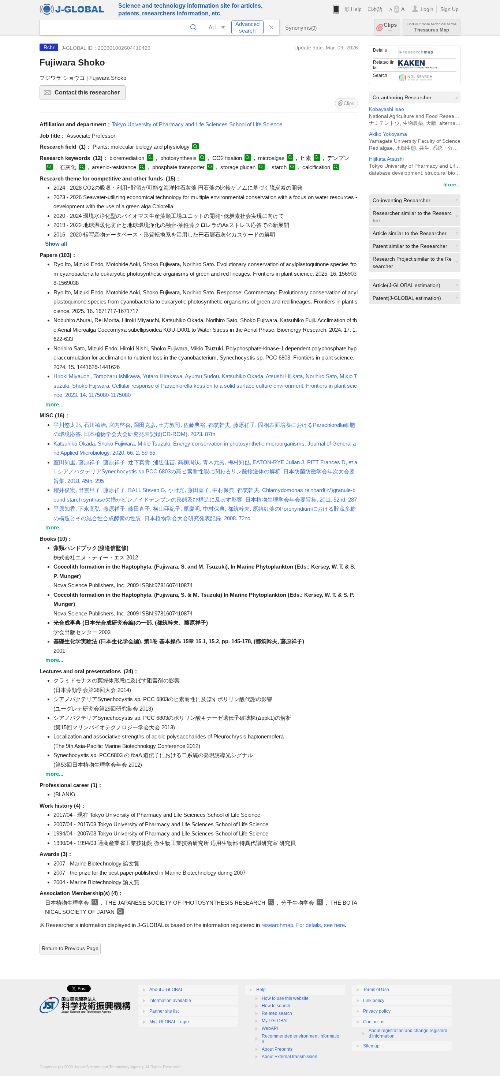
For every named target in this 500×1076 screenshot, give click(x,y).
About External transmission (289, 1056)
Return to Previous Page (70, 948)
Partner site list (164, 1011)
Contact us (373, 1021)
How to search (276, 1005)
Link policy (373, 1000)
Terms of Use (376, 989)
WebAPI (270, 1028)
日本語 (375, 9)
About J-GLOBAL (166, 989)
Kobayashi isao (386, 109)
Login (427, 9)
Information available (170, 1000)
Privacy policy (377, 1011)
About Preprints (277, 1049)
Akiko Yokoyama (388, 134)
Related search (277, 1013)
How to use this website (285, 998)
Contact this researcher (90, 94)
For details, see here (320, 925)
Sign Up (449, 9)
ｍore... (451, 184)
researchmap (277, 925)
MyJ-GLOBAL (275, 1020)
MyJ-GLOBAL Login (169, 1021)
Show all (56, 244)
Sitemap (371, 1046)
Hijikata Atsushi (386, 159)
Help (356, 9)
